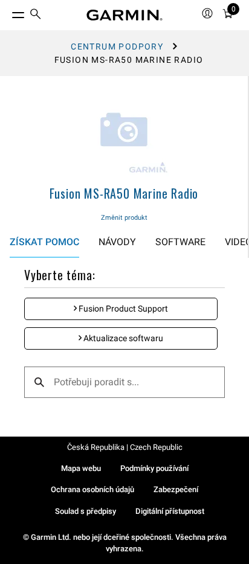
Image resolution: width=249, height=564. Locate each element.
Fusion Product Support (122, 308)
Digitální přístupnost (169, 511)
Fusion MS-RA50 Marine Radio (124, 193)
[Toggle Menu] (7, 12)
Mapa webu (81, 468)
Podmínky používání (154, 468)
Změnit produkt (124, 218)
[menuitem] (36, 15)
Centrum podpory (117, 46)
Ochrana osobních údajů (92, 489)
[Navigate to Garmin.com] (124, 15)
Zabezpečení (176, 489)
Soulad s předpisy (85, 511)
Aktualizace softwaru (122, 338)
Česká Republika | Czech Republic (125, 447)
